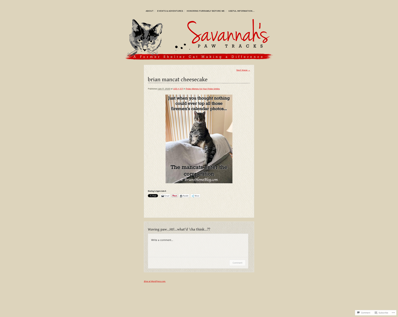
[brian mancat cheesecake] (199, 139)
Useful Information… (241, 11)
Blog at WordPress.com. (155, 281)
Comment (237, 262)
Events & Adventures (170, 11)
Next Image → (243, 70)
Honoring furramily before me (206, 11)
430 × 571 (178, 89)
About (149, 11)
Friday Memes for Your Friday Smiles (203, 89)
